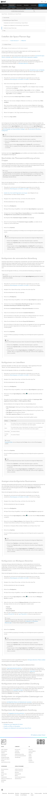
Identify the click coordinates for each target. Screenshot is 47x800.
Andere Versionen (14, 40)
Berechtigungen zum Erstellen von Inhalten (19, 79)
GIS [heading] (29, 746)
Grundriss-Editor (37, 8)
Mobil (13, 8)
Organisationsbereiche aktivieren (14, 668)
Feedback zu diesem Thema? (38, 735)
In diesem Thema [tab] (7, 44)
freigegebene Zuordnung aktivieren (16, 713)
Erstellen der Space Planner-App (10, 28)
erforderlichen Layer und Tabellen (36, 70)
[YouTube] (43, 743)
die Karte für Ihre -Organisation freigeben (25, 57)
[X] (41, 740)
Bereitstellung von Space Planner (14, 14)
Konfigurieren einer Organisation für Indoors (13, 724)
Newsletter (26, 5)
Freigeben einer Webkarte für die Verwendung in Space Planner (16, 25)
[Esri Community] (38, 743)
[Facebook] (38, 740)
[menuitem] (8, 749)
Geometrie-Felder (9, 442)
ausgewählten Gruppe (18, 690)
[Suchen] (42, 1)
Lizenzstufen (33, 5)
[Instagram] (41, 743)
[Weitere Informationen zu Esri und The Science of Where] (3, 742)
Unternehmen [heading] (4, 766)
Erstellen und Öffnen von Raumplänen (12, 726)
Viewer (8, 8)
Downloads (19, 5)
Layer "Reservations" (23, 614)
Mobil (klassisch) (20, 8)
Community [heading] (17, 746)
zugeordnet (32, 671)
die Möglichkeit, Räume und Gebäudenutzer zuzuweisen (19, 702)
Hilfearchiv (23, 40)
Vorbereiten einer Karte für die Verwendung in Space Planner (16, 22)
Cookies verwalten (38, 793)
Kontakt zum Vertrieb (42, 5)
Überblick (5, 5)
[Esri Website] (3, 2)
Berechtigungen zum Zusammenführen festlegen (14, 129)
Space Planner (29, 8)
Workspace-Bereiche (23, 63)
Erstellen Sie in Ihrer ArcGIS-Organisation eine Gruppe (15, 193)
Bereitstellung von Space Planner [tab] (11, 20)
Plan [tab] (4, 30)
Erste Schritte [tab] (6, 17)
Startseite (3, 8)
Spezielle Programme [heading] (19, 766)
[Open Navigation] (45, 1)
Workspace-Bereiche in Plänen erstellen (36, 659)
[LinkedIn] (43, 740)
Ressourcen (11, 5)
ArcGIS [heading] (2, 746)
